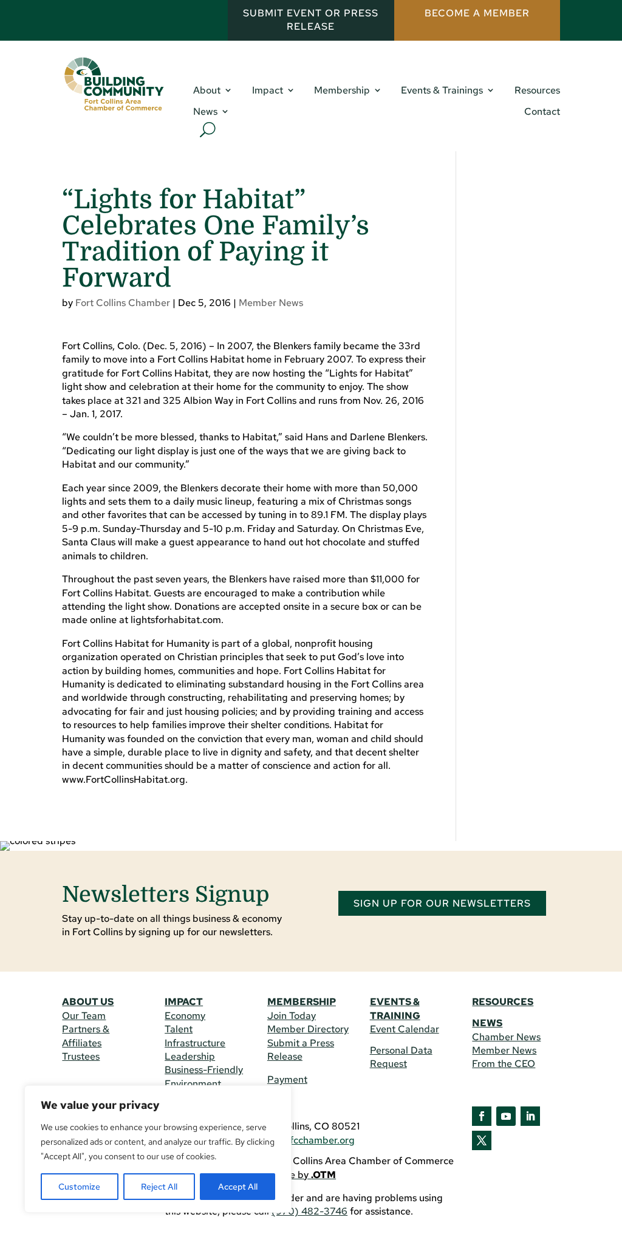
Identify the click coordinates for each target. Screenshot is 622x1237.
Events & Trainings (442, 90)
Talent (179, 1029)
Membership (342, 90)
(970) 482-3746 (309, 1211)
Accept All (238, 1186)
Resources (537, 90)
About (206, 90)
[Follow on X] (481, 1140)
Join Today (291, 1015)
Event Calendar (404, 1029)
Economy (185, 1015)
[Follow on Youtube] (506, 1116)
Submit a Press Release (300, 1050)
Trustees (81, 1056)
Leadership (190, 1056)
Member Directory (308, 1029)
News (205, 112)
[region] (158, 1149)
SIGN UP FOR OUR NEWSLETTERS (442, 903)
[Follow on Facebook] (481, 1116)
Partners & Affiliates (85, 1036)
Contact (542, 112)
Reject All (159, 1186)
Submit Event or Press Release (310, 20)
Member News (271, 302)
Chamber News (506, 1037)
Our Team (84, 1015)
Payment (287, 1079)
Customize (79, 1186)
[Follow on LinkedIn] (530, 1116)
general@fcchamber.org (301, 1140)
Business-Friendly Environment (204, 1076)
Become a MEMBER (477, 13)
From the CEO (503, 1063)
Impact (267, 90)
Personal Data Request (401, 1057)
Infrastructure (195, 1043)
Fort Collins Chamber (122, 302)
